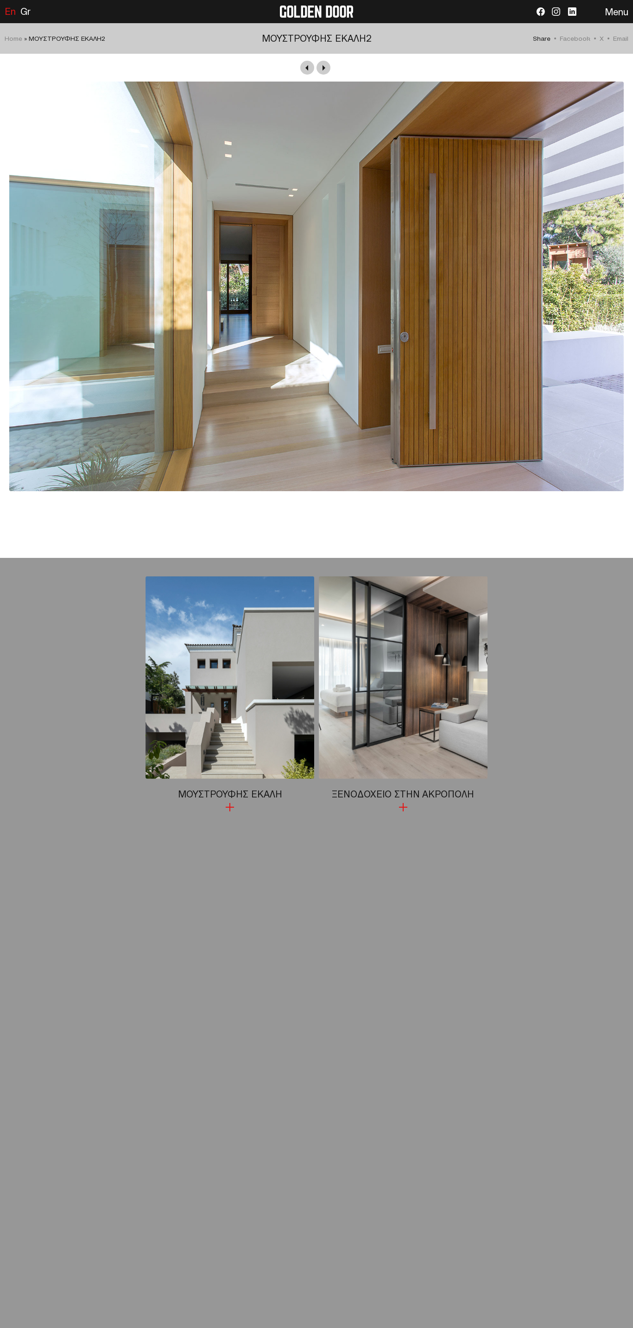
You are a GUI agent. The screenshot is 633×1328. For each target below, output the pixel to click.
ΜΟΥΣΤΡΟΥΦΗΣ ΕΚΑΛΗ (230, 794)
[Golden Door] (316, 12)
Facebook (575, 38)
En (10, 12)
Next (323, 68)
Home (13, 38)
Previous (307, 68)
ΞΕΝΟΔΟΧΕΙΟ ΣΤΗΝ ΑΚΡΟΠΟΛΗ (403, 794)
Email (620, 38)
